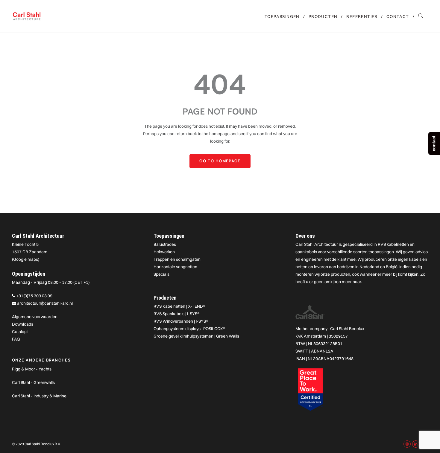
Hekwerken (164, 251)
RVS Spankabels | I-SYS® (177, 313)
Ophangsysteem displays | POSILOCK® (189, 328)
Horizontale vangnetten (175, 266)
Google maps (25, 259)
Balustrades (165, 244)
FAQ (16, 339)
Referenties (361, 16)
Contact (397, 16)
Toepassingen (282, 16)
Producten (323, 16)
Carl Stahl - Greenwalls (33, 382)
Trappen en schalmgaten (177, 259)
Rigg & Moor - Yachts (31, 369)
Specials (161, 274)
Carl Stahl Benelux (347, 328)
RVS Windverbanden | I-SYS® (181, 321)
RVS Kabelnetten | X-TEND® (179, 306)
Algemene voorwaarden (34, 316)
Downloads (22, 324)
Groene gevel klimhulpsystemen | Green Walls (196, 336)
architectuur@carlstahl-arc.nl (45, 303)
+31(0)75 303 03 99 (34, 295)
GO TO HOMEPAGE (219, 160)
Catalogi (20, 331)
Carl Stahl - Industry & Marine (39, 396)
